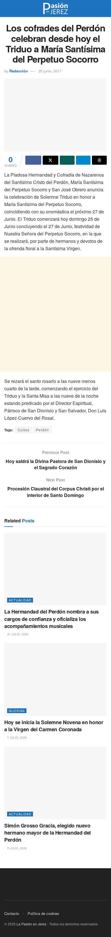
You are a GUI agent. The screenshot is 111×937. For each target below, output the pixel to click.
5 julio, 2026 (17, 848)
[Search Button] (104, 8)
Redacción (18, 71)
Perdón (42, 429)
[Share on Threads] (99, 160)
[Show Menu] (6, 8)
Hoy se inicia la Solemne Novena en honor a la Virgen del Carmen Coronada (53, 726)
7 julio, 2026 (17, 737)
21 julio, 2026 (17, 634)
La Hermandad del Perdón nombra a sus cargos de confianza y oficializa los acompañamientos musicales (51, 618)
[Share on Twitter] (51, 160)
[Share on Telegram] (83, 160)
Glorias (17, 710)
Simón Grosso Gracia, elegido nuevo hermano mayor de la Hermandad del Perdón (47, 832)
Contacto (11, 913)
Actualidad (20, 600)
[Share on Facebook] (33, 160)
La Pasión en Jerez (31, 923)
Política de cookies (43, 913)
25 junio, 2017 (49, 71)
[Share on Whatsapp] (67, 160)
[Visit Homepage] (55, 8)
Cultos (23, 429)
